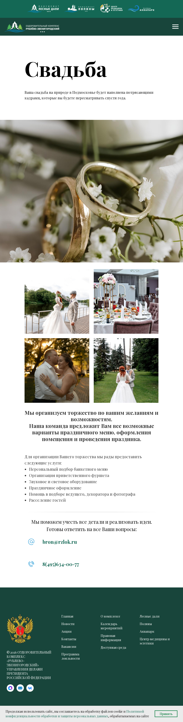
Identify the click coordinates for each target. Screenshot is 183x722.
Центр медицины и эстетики (155, 641)
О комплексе (110, 616)
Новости (68, 624)
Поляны (146, 624)
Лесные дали (150, 616)
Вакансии (68, 646)
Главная (67, 616)
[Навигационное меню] (175, 27)
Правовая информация (111, 638)
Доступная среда (113, 647)
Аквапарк (147, 631)
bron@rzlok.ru (59, 541)
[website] (10, 690)
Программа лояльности (70, 656)
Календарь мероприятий (112, 626)
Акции (66, 631)
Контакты (68, 639)
